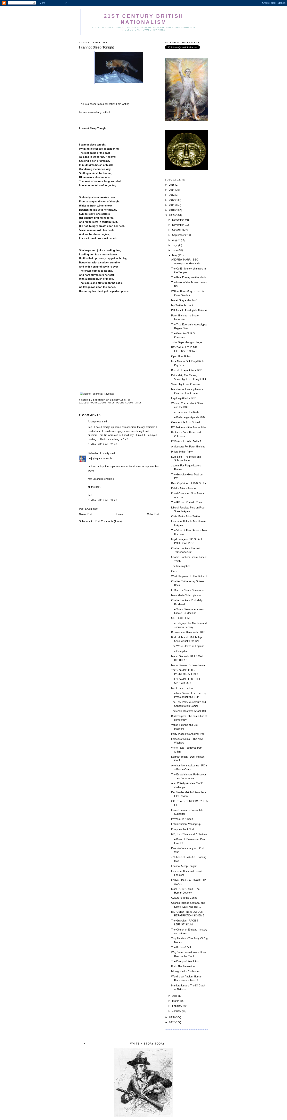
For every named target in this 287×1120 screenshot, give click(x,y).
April (175, 995)
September (178, 235)
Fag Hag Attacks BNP (183, 398)
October (177, 229)
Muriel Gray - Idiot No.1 (184, 300)
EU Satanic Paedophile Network (189, 310)
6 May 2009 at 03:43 (102, 500)
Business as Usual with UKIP (188, 632)
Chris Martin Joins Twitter (185, 516)
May (175, 255)
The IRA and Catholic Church (187, 502)
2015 (172, 184)
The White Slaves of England (187, 646)
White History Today (147, 1043)
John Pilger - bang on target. (187, 342)
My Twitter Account (182, 305)
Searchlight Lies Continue (185, 384)
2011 (172, 205)
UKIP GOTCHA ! (180, 618)
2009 (172, 215)
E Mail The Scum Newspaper (187, 590)
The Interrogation (180, 566)
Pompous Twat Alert (182, 829)
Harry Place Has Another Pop (187, 733)
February (177, 1005)
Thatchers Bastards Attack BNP (189, 711)
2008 (172, 1017)
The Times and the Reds (185, 412)
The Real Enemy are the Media (188, 277)
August (176, 240)
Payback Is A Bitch (182, 818)
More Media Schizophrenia (186, 595)
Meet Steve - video (182, 688)
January (177, 1011)
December (178, 219)
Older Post (153, 514)
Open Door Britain (181, 356)
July (175, 245)
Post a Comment (88, 508)
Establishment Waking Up (186, 824)
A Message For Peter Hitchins (188, 446)
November (178, 224)
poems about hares (129, 403)
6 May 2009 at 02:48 (102, 444)
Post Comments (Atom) (108, 521)
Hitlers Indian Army (182, 451)
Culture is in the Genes (184, 897)
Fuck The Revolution (183, 966)
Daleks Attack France (183, 488)
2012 (172, 199)
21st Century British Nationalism (144, 19)
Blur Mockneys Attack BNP (186, 370)
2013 (172, 194)
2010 (172, 210)
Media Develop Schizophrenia (188, 665)
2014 (172, 189)
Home (119, 514)
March (176, 1000)
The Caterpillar (179, 651)
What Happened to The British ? (189, 576)
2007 (172, 1022)
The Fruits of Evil (181, 947)
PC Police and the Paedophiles (188, 427)
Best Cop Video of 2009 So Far (189, 483)
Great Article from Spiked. (186, 422)
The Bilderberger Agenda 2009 (188, 417)
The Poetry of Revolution (185, 961)
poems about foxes (102, 403)
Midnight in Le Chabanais (185, 971)
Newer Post (85, 514)
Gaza (174, 571)
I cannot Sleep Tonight (184, 866)
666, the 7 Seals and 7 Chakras (189, 834)
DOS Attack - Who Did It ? (186, 441)
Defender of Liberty (98, 453)
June (175, 250)
